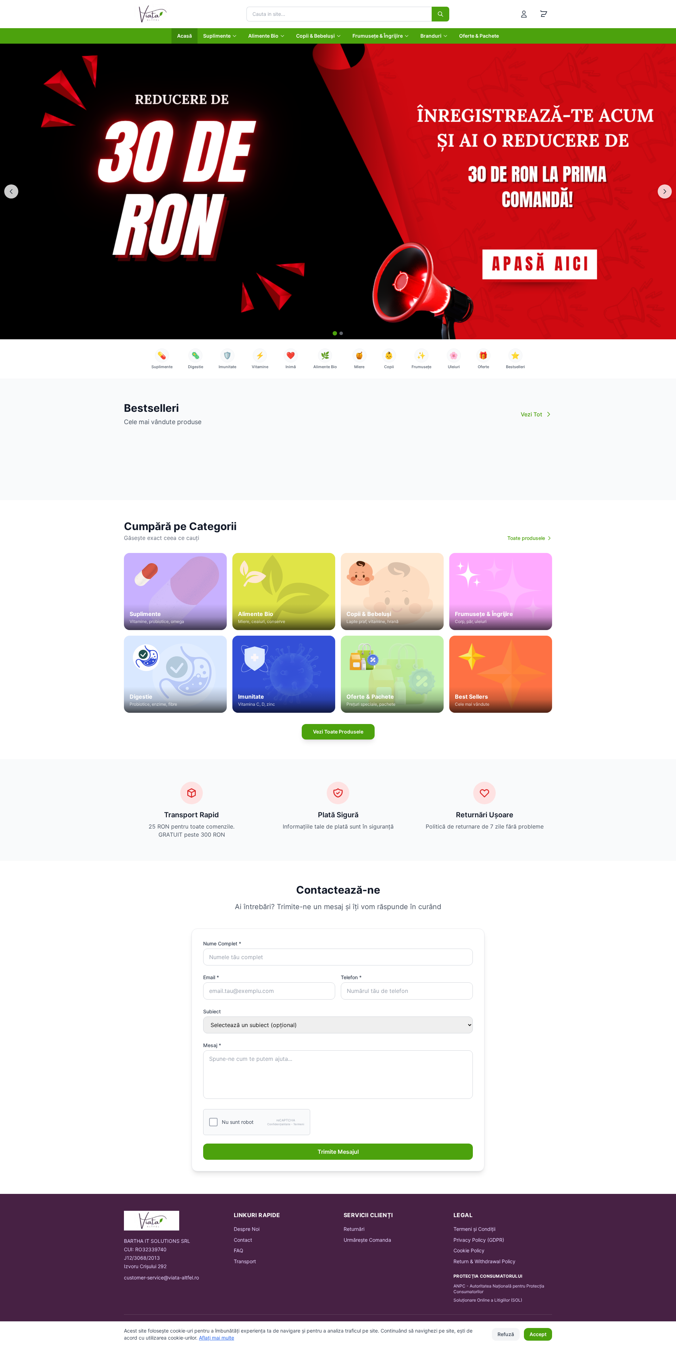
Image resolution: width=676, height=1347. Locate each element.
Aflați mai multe (216, 1338)
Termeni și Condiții (474, 1229)
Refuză (505, 1334)
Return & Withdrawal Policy (484, 1261)
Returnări (354, 1229)
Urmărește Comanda (367, 1240)
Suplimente (217, 36)
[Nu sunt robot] (213, 1122)
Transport (245, 1261)
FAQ (238, 1250)
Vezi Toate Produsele (338, 732)
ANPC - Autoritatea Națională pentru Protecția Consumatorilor (498, 1288)
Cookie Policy (468, 1250)
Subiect (212, 1011)
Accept (538, 1334)
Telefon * (351, 977)
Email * (211, 977)
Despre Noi (246, 1229)
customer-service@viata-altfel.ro (161, 1277)
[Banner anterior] (11, 191)
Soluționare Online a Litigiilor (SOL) (487, 1300)
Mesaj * (212, 1045)
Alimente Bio (263, 36)
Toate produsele (526, 538)
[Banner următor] (665, 191)
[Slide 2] (341, 333)
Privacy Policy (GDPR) (478, 1240)
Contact (243, 1240)
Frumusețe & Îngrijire (377, 36)
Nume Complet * (222, 943)
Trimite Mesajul (338, 1151)
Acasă (184, 36)
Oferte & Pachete (479, 36)
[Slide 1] (335, 333)
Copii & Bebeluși (315, 36)
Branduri (431, 36)
